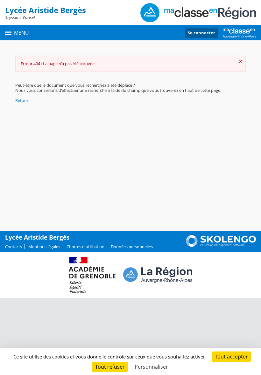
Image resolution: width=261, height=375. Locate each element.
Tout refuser (110, 366)
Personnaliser (151, 366)
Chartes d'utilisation (85, 246)
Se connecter (201, 33)
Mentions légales (44, 246)
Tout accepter (231, 356)
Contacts (13, 246)
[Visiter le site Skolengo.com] (221, 245)
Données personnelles (132, 246)
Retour (21, 100)
